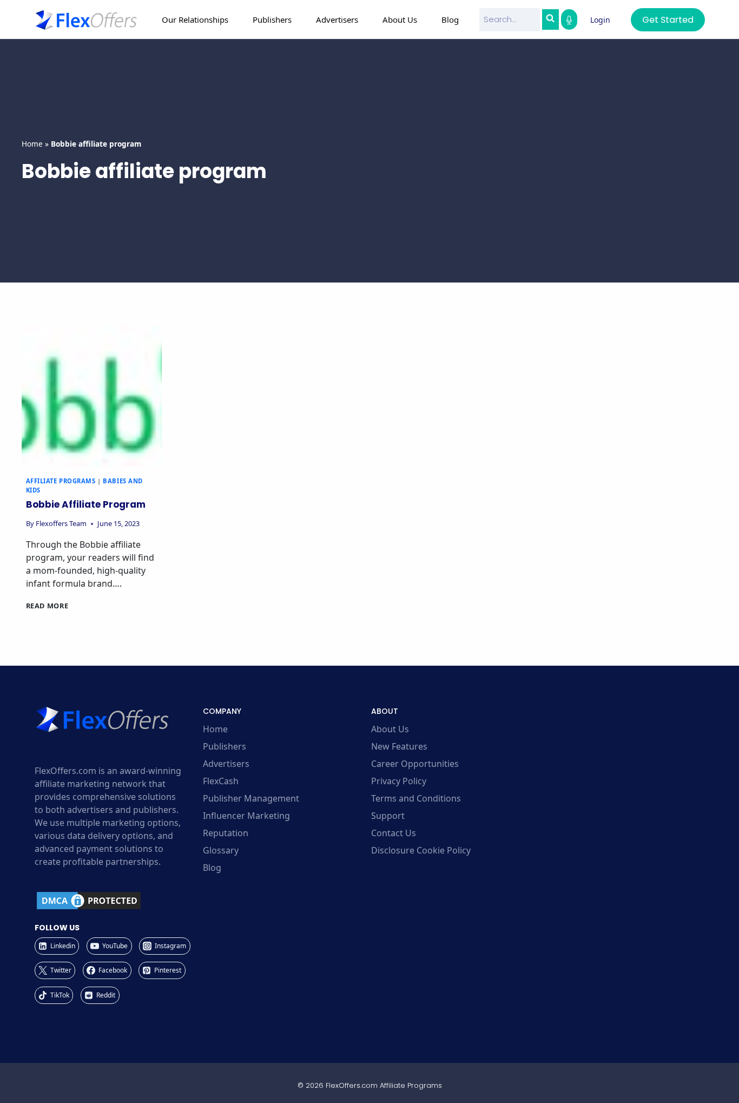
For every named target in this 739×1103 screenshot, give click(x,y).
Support (388, 816)
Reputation (225, 833)
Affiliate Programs (61, 481)
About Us (390, 729)
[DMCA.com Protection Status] (117, 900)
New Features (399, 746)
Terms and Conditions (416, 798)
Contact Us (393, 833)
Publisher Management (251, 798)
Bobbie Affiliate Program (86, 504)
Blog (450, 19)
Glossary (221, 850)
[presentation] (92, 396)
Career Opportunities (415, 764)
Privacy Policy (398, 781)
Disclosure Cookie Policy (421, 850)
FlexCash (221, 781)
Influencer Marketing (246, 816)
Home (32, 144)
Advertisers (226, 764)
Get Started (668, 20)
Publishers (224, 746)
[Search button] (550, 19)
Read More (47, 605)
